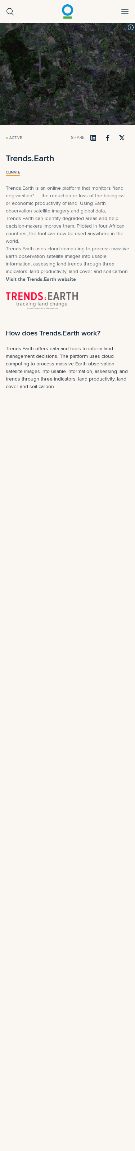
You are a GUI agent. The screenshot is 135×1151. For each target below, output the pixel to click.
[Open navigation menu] (125, 11)
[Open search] (10, 11)
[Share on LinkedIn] (93, 138)
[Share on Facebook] (107, 138)
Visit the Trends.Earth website (41, 279)
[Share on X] (122, 138)
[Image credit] (130, 27)
